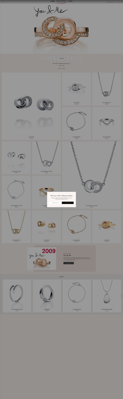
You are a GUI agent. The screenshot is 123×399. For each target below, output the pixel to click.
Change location (55, 202)
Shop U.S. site (67, 202)
